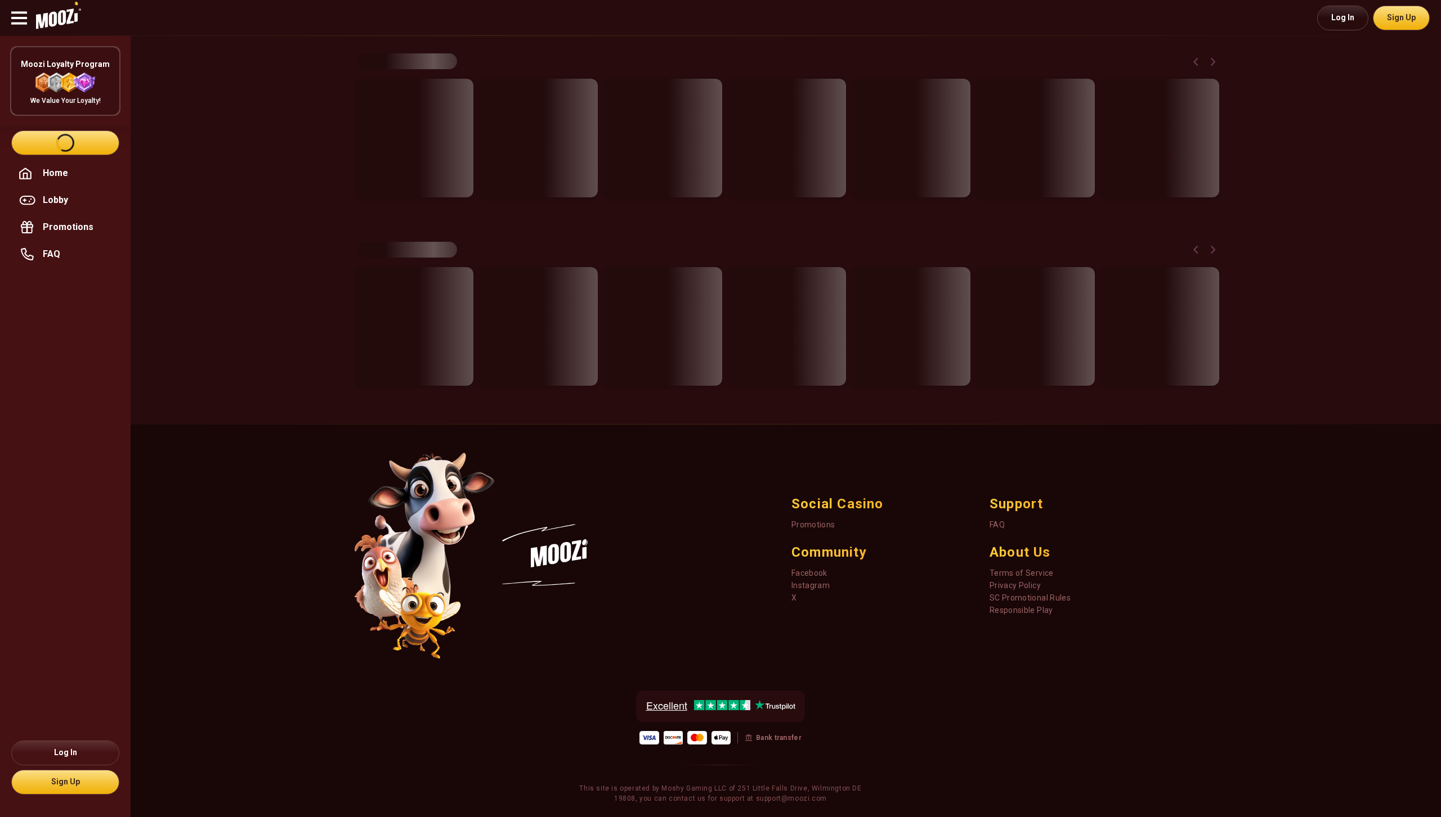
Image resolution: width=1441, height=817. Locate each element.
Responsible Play (1021, 610)
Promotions (813, 525)
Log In (1342, 17)
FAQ (997, 525)
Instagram (810, 585)
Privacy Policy (1015, 585)
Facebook (809, 573)
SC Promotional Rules (1030, 598)
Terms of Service (1022, 573)
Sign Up (1401, 17)
